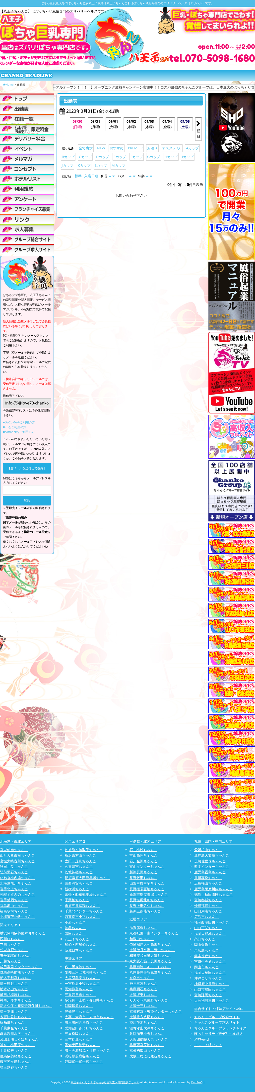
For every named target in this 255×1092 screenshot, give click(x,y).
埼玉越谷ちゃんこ (14, 1067)
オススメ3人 (172, 148)
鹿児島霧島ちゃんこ (210, 872)
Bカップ (68, 156)
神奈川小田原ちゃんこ (17, 1044)
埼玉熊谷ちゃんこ (14, 983)
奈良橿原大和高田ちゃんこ (150, 944)
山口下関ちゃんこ (208, 927)
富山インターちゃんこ (146, 866)
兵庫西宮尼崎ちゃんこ (146, 1044)
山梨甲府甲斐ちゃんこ (146, 883)
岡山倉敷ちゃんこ (208, 944)
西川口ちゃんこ (12, 938)
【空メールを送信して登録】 (26, 468)
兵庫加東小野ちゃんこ (146, 1033)
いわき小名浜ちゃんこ (17, 877)
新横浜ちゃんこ (77, 889)
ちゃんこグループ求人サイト (217, 1022)
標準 (78, 176)
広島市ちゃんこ (206, 916)
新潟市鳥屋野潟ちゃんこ (148, 894)
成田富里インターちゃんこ (21, 966)
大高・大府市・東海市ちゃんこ (89, 1016)
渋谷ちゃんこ (75, 927)
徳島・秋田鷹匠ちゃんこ (213, 894)
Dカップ (102, 156)
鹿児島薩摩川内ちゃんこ (213, 889)
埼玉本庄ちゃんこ (14, 1011)
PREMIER (135, 148)
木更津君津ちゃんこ (15, 1016)
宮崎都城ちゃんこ (208, 899)
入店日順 (91, 176)
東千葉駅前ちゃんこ (15, 955)
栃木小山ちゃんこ (14, 989)
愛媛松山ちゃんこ (208, 849)
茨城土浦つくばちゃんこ (19, 1039)
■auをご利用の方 (14, 427)
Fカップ (136, 156)
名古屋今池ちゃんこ (80, 966)
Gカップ (153, 156)
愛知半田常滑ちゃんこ (82, 1044)
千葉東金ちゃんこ (14, 1028)
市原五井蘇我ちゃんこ (82, 905)
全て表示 (86, 148)
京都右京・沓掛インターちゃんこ (155, 1011)
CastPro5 (196, 1082)
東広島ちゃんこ (206, 950)
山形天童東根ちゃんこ (17, 855)
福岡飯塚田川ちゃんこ (211, 922)
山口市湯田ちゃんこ (210, 989)
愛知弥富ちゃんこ (79, 989)
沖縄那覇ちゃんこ (208, 905)
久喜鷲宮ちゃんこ (79, 866)
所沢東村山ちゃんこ (80, 855)
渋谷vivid (201, 1039)
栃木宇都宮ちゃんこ (15, 977)
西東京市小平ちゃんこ (82, 916)
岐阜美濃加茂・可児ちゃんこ (87, 1050)
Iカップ (187, 156)
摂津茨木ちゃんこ (143, 1022)
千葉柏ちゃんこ (77, 899)
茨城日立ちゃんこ (79, 950)
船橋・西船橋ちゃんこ (82, 944)
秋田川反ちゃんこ (14, 866)
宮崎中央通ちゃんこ (210, 961)
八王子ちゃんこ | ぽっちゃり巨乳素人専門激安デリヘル (105, 1082)
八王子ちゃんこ (77, 939)
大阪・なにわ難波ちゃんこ (150, 1056)
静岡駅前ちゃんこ (79, 1005)
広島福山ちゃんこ (208, 883)
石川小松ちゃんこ (143, 849)
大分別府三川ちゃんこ (211, 1000)
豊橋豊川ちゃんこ (79, 1011)
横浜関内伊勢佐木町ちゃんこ (22, 933)
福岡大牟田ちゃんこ (210, 972)
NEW (101, 148)
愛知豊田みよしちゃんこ (84, 1028)
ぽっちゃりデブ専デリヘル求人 (218, 1033)
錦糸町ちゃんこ (12, 1022)
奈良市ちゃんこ (141, 977)
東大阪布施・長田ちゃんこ (150, 961)
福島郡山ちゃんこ (14, 905)
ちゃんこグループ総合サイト (217, 1016)
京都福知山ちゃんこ (145, 1050)
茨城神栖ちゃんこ (79, 872)
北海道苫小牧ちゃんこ (17, 916)
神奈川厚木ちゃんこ (15, 1000)
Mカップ (118, 165)
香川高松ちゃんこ (208, 877)
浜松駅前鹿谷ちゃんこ (82, 1056)
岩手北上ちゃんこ (14, 889)
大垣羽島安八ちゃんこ (82, 977)
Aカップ (192, 148)
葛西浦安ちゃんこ (79, 883)
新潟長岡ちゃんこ (143, 872)
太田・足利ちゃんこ (80, 861)
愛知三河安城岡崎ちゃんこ (86, 972)
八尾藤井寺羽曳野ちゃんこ (150, 972)
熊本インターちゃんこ (211, 866)
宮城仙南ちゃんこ (14, 849)
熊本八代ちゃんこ (208, 955)
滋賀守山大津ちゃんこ (146, 1028)
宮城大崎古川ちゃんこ (17, 861)
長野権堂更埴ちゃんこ (146, 889)
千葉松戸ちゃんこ (14, 1050)
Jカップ (67, 165)
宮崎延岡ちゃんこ (208, 995)
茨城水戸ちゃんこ (14, 949)
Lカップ (101, 165)
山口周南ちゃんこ (208, 911)
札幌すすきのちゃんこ (17, 894)
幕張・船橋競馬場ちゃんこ (86, 894)
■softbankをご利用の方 (19, 432)
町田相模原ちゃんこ (15, 994)
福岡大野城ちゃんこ (210, 933)
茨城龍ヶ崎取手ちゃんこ (84, 849)
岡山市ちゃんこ (206, 967)
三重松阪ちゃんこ (79, 1033)
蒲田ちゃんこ (75, 933)
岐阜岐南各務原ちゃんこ (84, 1022)
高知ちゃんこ (204, 939)
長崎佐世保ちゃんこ (210, 861)
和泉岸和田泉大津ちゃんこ (150, 955)
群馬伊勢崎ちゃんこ (15, 1056)
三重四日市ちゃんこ (80, 994)
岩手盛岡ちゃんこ (14, 899)
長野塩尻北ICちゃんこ (146, 899)
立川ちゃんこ (10, 944)
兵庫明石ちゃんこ (143, 989)
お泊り (152, 148)
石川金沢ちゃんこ (143, 861)
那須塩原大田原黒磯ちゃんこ (87, 877)
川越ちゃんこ (10, 961)
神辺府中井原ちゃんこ (211, 983)
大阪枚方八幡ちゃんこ (146, 1016)
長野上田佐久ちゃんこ (146, 905)
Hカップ (171, 156)
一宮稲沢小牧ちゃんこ (82, 983)
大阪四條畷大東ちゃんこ (148, 1039)
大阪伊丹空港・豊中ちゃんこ (152, 949)
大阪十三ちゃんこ (143, 1005)
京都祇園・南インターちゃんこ (153, 933)
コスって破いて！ (208, 1044)
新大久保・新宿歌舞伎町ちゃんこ (26, 1005)
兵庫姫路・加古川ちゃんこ (150, 966)
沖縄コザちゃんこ (208, 978)
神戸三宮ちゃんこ (143, 983)
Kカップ (84, 165)
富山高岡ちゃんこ (143, 855)
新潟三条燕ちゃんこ (145, 911)
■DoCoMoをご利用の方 (19, 422)
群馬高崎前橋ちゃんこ (17, 972)
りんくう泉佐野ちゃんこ (148, 1000)
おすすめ (117, 148)
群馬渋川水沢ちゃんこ (17, 1033)
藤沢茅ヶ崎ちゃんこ (15, 1061)
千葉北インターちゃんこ (84, 911)
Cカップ (85, 156)
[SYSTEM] (27, 128)
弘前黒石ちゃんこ (14, 872)
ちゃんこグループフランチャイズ (220, 1028)
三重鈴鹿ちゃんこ (79, 1039)
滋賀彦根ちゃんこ (143, 927)
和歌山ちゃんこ (141, 938)
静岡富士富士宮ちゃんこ (84, 1061)
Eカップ (120, 156)
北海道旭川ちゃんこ (15, 883)
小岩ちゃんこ (75, 922)
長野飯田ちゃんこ (143, 877)
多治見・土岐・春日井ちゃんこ (89, 1000)
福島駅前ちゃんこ (14, 911)
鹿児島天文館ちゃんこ (211, 855)
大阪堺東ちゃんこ (143, 994)
